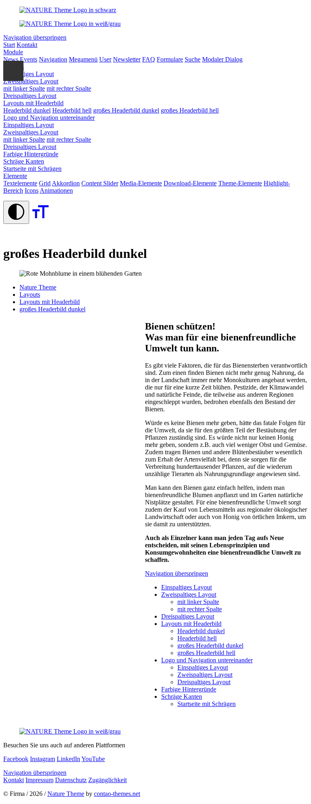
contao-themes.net (117, 793)
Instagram (42, 758)
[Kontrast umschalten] (16, 212)
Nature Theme (65, 793)
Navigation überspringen (34, 37)
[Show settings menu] (13, 71)
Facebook (15, 758)
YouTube (93, 758)
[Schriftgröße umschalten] (40, 219)
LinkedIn (68, 758)
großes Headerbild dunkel (52, 309)
